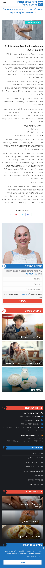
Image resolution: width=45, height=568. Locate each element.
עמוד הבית (36, 453)
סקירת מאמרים (33, 22)
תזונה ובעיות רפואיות (33, 462)
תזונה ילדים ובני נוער (33, 466)
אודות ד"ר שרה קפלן (33, 457)
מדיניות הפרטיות (24, 294)
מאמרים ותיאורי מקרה (32, 471)
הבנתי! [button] (22, 562)
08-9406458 (31, 273)
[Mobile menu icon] (4, 3)
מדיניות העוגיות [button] (30, 556)
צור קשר (37, 475)
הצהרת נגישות (35, 484)
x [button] (43, 548)
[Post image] (22, 327)
